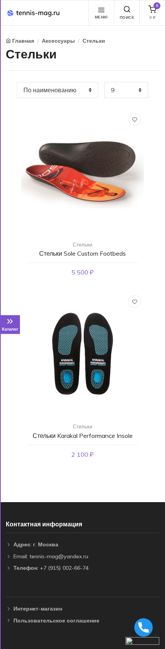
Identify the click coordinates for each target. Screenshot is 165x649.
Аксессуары (58, 40)
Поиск (127, 17)
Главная (23, 40)
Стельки (93, 40)
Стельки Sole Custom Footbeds (82, 253)
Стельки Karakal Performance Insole (83, 435)
